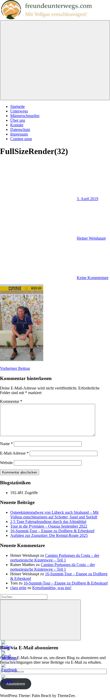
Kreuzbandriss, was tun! (51, 588)
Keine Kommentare (92, 277)
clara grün (18, 588)
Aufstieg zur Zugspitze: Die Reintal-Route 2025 (49, 535)
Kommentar (11, 401)
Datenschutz (20, 129)
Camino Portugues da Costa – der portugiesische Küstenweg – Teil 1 (54, 557)
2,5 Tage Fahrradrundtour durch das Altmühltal (48, 521)
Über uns (17, 120)
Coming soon (21, 139)
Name (6, 444)
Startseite (17, 106)
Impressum (19, 134)
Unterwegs (19, 111)
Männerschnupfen (24, 116)
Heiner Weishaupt (91, 238)
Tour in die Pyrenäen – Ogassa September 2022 (48, 526)
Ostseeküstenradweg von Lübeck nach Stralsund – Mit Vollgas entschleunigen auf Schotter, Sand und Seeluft (54, 514)
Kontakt (16, 125)
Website (6, 462)
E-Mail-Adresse (14, 453)
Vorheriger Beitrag (15, 368)
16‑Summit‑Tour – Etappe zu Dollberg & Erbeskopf (52, 531)
